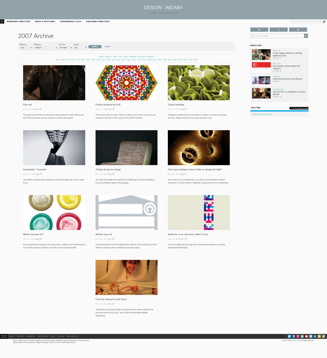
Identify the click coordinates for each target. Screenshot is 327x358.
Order (76, 44)
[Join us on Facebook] (279, 29)
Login (53, 336)
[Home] (163, 8)
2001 (185, 59)
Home (2, 21)
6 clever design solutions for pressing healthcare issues (287, 54)
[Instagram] (302, 336)
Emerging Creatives (18, 21)
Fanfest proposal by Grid (108, 104)
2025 (63, 59)
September (133, 56)
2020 (88, 59)
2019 (93, 59)
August (125, 56)
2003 (175, 59)
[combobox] (305, 21)
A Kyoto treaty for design (108, 169)
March (115, 56)
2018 (98, 59)
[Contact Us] (323, 336)
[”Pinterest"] (298, 29)
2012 (129, 59)
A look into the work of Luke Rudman (287, 79)
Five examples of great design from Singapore (286, 67)
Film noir (27, 104)
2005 (165, 59)
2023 (73, 59)
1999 (190, 59)
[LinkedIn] (315, 336)
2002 (180, 59)
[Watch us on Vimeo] (310, 336)
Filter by (23, 44)
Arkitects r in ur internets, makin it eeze (188, 234)
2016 (109, 59)
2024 (68, 59)
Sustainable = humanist (34, 169)
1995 (195, 59)
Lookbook (277, 76)
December (150, 56)
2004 (170, 59)
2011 (134, 59)
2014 (119, 59)
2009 (144, 59)
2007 (155, 59)
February (109, 56)
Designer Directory (98, 21)
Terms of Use (72, 336)
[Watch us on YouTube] (306, 336)
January (101, 56)
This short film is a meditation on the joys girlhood (289, 92)
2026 (57, 59)
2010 (139, 59)
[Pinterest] (298, 336)
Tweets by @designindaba (262, 114)
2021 (83, 59)
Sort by (62, 44)
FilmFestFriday (278, 89)
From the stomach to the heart (111, 299)
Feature (37, 44)
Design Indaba (296, 340)
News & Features (45, 21)
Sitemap (61, 336)
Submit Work (42, 336)
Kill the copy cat (104, 234)
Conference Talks (70, 21)
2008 (149, 59)
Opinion (27, 109)
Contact (20, 336)
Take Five (276, 50)
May (120, 56)
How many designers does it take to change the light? (195, 169)
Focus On (276, 63)
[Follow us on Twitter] (259, 29)
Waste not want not (33, 234)
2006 (160, 59)
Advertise (31, 336)
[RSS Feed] (319, 336)
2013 (124, 59)
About (12, 336)
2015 (114, 59)
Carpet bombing (176, 104)
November (141, 56)
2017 (103, 59)
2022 (78, 59)
